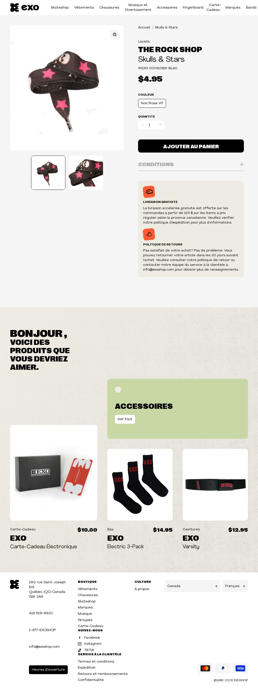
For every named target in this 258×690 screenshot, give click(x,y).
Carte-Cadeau (214, 7)
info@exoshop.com (44, 647)
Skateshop (60, 8)
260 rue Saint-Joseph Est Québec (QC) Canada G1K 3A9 (47, 589)
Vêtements (84, 8)
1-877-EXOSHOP (42, 630)
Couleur (146, 94)
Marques (232, 8)
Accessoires (167, 8)
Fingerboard (193, 8)
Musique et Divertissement (138, 7)
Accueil (144, 27)
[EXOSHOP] (24, 7)
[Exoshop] (14, 584)
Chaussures (109, 8)
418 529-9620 (41, 613)
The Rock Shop (170, 48)
